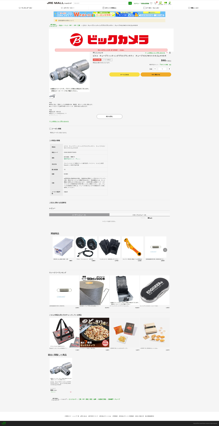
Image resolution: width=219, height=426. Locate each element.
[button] (165, 250)
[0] (155, 3)
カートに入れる (124, 74)
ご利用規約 (115, 416)
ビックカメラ (72, 399)
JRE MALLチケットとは (105, 416)
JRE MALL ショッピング (53, 25)
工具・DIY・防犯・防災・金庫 (87, 399)
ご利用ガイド (68, 416)
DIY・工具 (77, 25)
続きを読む (109, 116)
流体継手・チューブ (114, 399)
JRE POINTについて (93, 416)
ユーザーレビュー (79, 215)
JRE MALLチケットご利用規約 (126, 416)
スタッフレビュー (140, 215)
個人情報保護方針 (149, 416)
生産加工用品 (102, 399)
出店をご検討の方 (139, 416)
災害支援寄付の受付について (66, 20)
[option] (69, 71)
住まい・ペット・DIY (65, 25)
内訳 (170, 64)
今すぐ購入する (156, 74)
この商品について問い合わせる (156, 53)
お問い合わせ (83, 416)
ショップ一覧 (75, 416)
